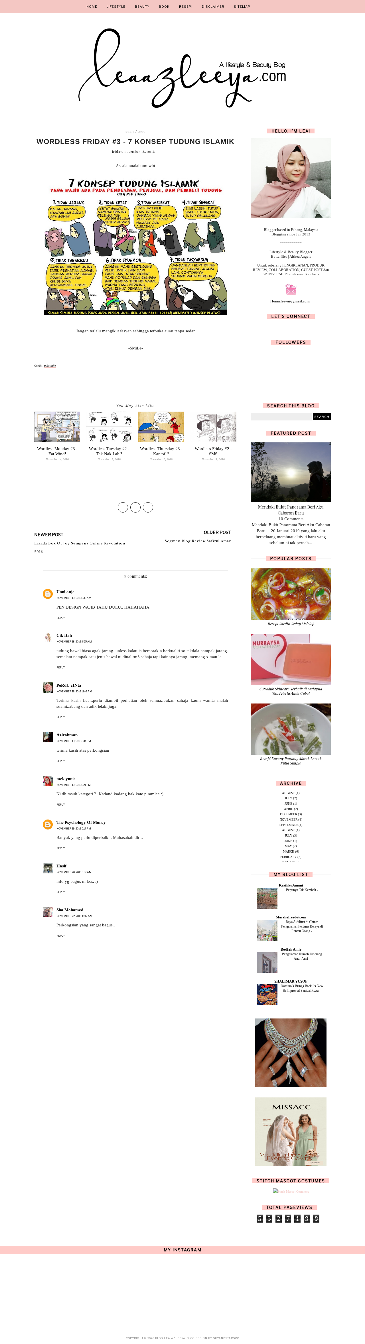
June (288, 803)
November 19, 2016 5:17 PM (73, 828)
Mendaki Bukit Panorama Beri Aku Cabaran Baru (291, 510)
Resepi (185, 7)
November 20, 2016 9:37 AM (74, 872)
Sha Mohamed (69, 910)
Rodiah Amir (291, 949)
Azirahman (67, 735)
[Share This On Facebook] (123, 507)
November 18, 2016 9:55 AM (74, 641)
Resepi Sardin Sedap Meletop (291, 623)
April (288, 809)
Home (91, 7)
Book (164, 7)
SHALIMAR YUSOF (290, 981)
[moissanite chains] (291, 1085)
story (141, 131)
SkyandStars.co (226, 1338)
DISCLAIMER (213, 7)
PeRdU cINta (68, 685)
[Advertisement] (135, 1069)
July (288, 798)
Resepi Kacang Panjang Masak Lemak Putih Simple (291, 760)
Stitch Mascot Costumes (291, 1180)
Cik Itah (64, 635)
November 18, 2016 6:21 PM (73, 784)
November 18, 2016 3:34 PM (73, 741)
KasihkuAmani (291, 885)
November (288, 819)
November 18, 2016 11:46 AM (74, 691)
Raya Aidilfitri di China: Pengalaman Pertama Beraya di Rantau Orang (302, 926)
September (288, 825)
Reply (60, 617)
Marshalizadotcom (291, 917)
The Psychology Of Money (81, 822)
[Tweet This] (135, 507)
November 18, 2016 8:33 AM (73, 597)
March (288, 851)
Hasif (61, 866)
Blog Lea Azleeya (170, 1338)
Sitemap (242, 7)
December (288, 814)
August (288, 793)
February (288, 857)
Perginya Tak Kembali (301, 890)
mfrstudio (50, 365)
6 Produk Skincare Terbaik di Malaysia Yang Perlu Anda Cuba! (290, 691)
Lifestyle (116, 7)
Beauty (142, 7)
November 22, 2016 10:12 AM (74, 916)
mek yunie (66, 778)
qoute (129, 131)
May (288, 846)
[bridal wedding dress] (291, 1164)
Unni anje (65, 591)
